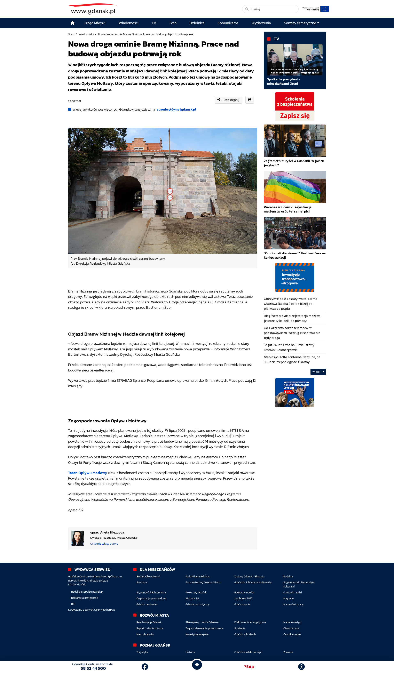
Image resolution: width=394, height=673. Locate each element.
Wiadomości (86, 34)
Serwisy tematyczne (300, 23)
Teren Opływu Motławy (87, 472)
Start (71, 34)
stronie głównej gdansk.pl (176, 109)
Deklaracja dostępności (84, 598)
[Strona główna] (72, 23)
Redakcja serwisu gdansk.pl (87, 592)
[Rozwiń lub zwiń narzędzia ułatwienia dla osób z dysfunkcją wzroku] (301, 667)
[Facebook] (145, 667)
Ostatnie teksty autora (104, 543)
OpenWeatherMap (104, 610)
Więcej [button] (316, 372)
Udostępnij (231, 99)
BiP (73, 604)
